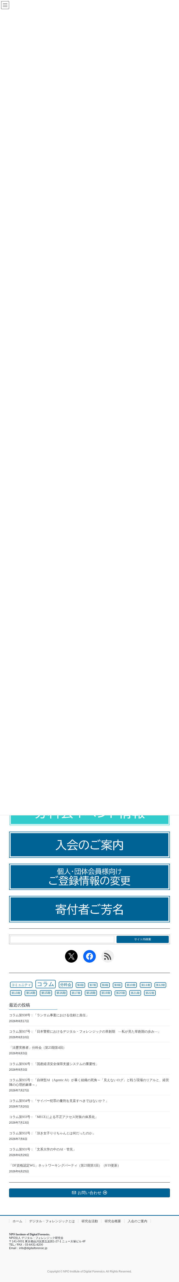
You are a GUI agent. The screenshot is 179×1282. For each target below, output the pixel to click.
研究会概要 (113, 1221)
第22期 (149, 993)
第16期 (61, 993)
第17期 (76, 993)
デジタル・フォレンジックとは (52, 1221)
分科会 (65, 985)
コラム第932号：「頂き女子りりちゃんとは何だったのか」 (52, 1133)
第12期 (160, 985)
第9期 (117, 985)
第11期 (145, 985)
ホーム (17, 1221)
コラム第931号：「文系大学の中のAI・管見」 (42, 1149)
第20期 (120, 993)
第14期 (30, 993)
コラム (45, 984)
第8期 (105, 985)
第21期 (135, 993)
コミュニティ (21, 985)
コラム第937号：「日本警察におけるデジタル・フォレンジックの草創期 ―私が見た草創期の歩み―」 (85, 1031)
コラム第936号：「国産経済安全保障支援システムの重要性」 (54, 1064)
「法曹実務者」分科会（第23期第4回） (37, 1047)
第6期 (80, 985)
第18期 (91, 993)
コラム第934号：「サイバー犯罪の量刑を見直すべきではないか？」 (59, 1101)
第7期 (93, 985)
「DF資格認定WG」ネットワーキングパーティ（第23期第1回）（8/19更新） (65, 1165)
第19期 (105, 993)
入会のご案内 (137, 1221)
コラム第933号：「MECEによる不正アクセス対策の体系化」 (53, 1117)
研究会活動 (90, 1221)
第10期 (131, 985)
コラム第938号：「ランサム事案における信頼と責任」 (49, 1015)
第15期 (46, 993)
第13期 (15, 993)
